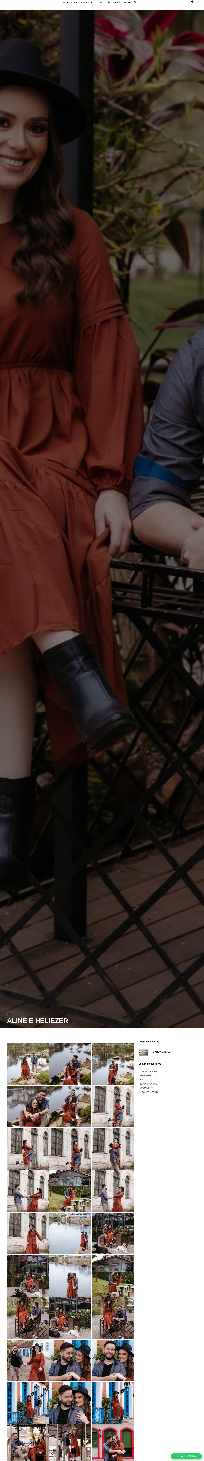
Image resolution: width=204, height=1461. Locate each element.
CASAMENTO (147, 1088)
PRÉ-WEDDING (148, 1076)
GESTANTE (146, 1080)
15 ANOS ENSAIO (149, 1071)
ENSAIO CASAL (148, 1084)
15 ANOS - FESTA (149, 1092)
